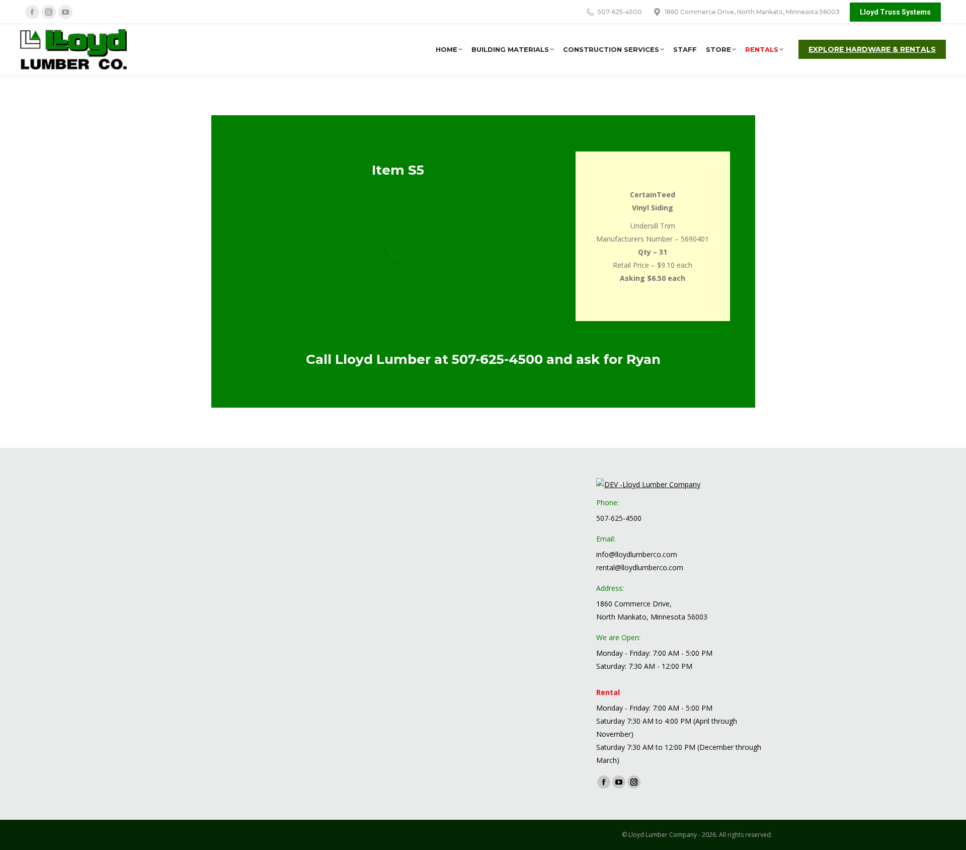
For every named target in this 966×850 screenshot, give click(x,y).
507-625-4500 (497, 359)
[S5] (398, 248)
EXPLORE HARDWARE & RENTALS (872, 49)
